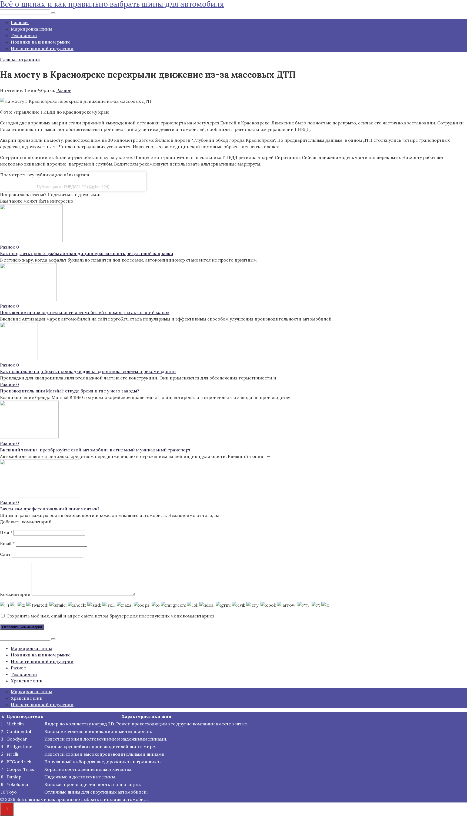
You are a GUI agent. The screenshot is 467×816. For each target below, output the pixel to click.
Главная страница (20, 59)
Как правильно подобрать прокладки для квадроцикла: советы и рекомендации (88, 371)
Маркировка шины (31, 29)
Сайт (5, 554)
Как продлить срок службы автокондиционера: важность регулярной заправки (86, 253)
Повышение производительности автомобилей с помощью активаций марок (84, 312)
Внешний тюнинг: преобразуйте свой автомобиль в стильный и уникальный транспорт (95, 449)
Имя (6, 532)
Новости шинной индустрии (42, 48)
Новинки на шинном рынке (41, 42)
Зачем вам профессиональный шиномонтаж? (49, 508)
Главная (20, 22)
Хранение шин (26, 680)
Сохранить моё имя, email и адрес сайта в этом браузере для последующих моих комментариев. (111, 616)
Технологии (24, 35)
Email (7, 543)
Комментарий (15, 594)
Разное (63, 90)
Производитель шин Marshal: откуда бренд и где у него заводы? (69, 391)
